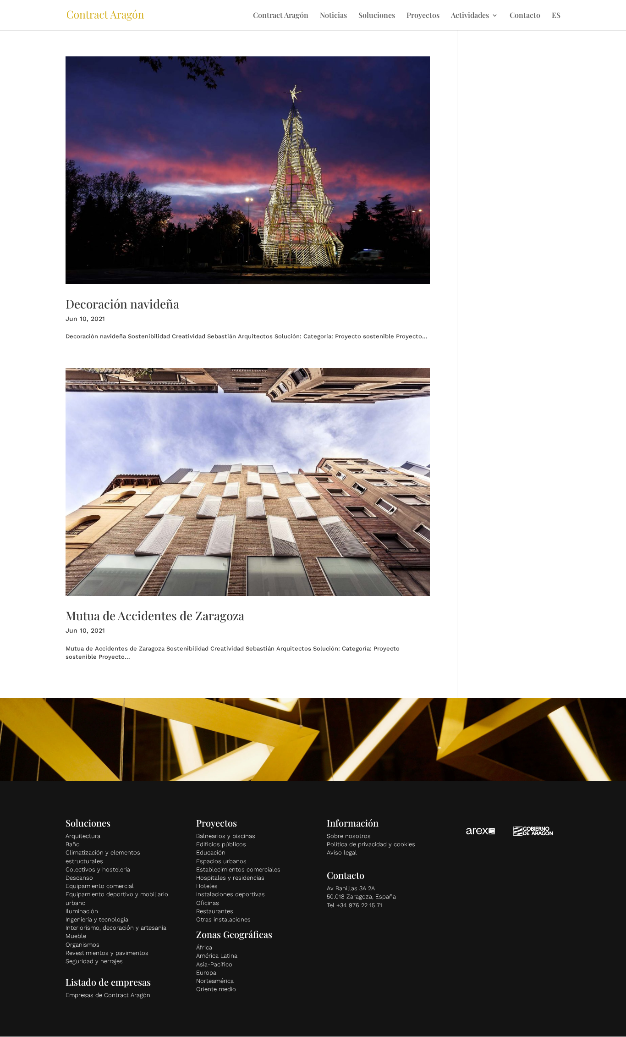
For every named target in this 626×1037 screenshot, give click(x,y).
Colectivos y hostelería (98, 869)
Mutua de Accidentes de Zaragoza (155, 615)
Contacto (525, 16)
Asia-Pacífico (214, 964)
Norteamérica (215, 980)
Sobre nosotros (349, 836)
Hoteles (207, 886)
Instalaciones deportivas (230, 894)
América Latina (216, 955)
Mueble (76, 935)
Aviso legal (342, 852)
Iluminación (82, 911)
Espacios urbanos (221, 861)
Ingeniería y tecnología (97, 919)
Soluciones (376, 16)
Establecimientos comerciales (238, 869)
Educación (210, 852)
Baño (73, 844)
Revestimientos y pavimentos (107, 952)
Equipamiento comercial (100, 886)
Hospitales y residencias (230, 877)
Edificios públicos (221, 844)
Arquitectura (83, 836)
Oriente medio (216, 989)
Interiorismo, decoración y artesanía (116, 927)
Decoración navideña (122, 304)
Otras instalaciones (223, 919)
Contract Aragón (280, 16)
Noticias (333, 16)
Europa (206, 972)
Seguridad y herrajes (94, 961)
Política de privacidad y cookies (371, 844)
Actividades (470, 16)
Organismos (82, 944)
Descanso (79, 877)
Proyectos (422, 16)
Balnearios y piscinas (225, 836)
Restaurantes (214, 911)
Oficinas (207, 902)
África (204, 947)
